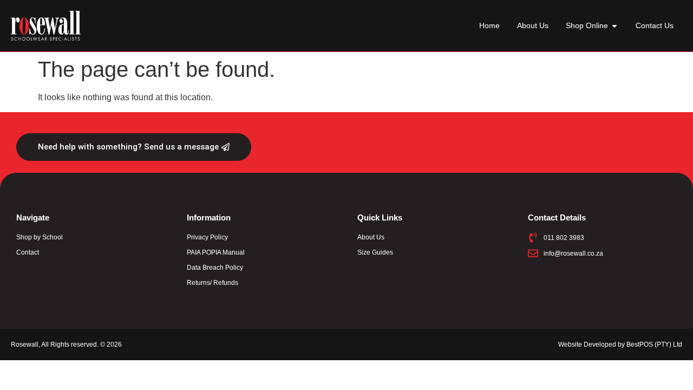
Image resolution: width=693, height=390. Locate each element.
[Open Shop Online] (614, 25)
